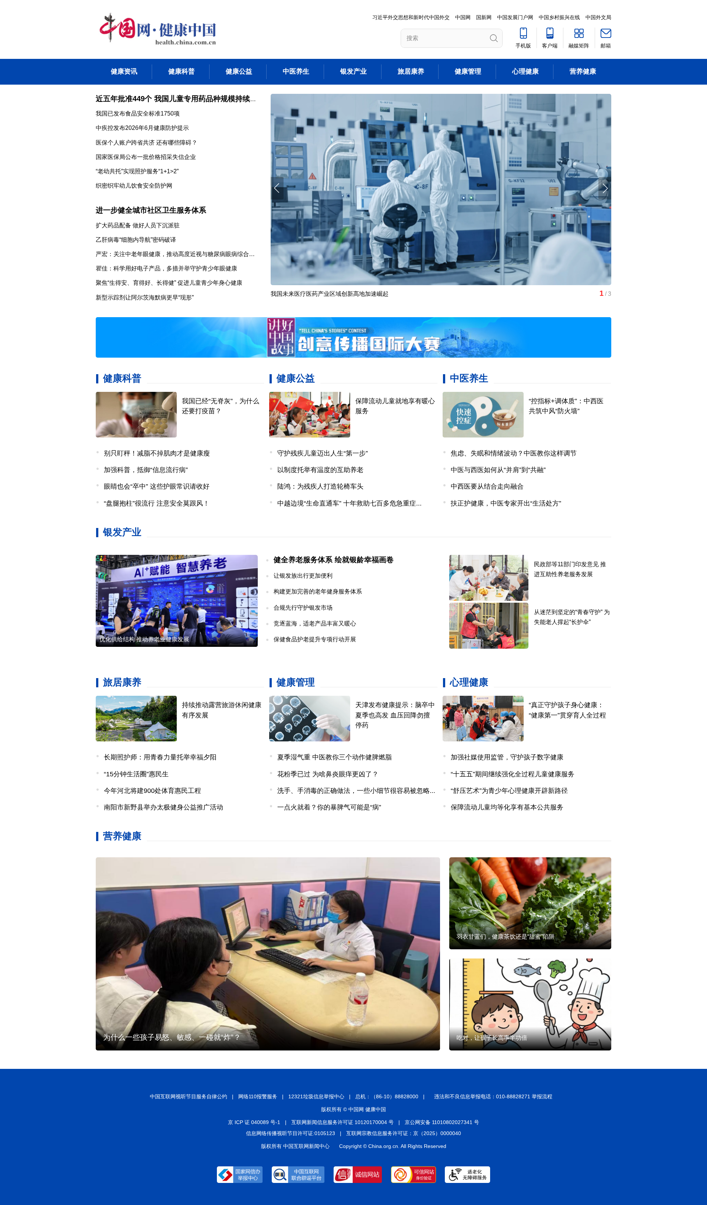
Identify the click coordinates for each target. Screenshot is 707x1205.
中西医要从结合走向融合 (487, 486)
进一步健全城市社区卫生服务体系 (151, 210)
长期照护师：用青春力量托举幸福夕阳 (160, 757)
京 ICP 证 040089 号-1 (254, 1122)
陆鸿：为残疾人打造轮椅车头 (320, 486)
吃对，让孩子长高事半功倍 (492, 1038)
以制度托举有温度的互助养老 (320, 470)
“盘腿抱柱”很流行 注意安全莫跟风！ (157, 503)
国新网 (484, 17)
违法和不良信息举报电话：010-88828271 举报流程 (493, 1096)
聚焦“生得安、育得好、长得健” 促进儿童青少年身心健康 (169, 283)
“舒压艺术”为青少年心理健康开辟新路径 (509, 790)
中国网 (463, 17)
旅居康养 (411, 71)
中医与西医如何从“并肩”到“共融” (498, 470)
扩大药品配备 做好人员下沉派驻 (138, 225)
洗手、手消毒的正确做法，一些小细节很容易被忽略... (356, 790)
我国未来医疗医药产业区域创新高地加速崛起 (329, 294)
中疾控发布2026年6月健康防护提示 (142, 128)
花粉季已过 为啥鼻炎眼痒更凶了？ (328, 774)
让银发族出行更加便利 (303, 576)
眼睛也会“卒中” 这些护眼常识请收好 (157, 486)
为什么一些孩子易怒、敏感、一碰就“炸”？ (172, 1037)
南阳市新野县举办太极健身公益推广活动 (163, 807)
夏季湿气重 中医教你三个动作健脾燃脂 (334, 757)
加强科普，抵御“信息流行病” (146, 470)
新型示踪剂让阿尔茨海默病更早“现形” (145, 297)
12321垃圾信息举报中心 (316, 1096)
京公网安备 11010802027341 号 (442, 1122)
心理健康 (525, 71)
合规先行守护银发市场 (303, 608)
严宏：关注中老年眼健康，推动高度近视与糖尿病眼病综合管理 (178, 254)
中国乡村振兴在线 (559, 17)
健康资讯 (124, 71)
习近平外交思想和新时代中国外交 (411, 17)
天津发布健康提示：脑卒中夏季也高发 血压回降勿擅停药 (395, 715)
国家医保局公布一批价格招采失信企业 (146, 157)
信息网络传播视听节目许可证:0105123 (290, 1133)
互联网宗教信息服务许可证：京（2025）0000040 (403, 1133)
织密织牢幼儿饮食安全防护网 (134, 185)
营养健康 (583, 71)
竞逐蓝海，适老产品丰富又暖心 (315, 623)
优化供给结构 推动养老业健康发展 (144, 639)
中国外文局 (598, 17)
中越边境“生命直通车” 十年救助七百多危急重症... (349, 503)
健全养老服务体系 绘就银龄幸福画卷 (334, 560)
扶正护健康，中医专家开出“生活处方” (506, 503)
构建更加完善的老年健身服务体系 (318, 591)
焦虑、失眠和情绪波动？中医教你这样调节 (514, 453)
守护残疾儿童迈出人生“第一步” (322, 453)
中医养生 (296, 71)
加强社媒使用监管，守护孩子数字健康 (507, 757)
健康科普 (181, 71)
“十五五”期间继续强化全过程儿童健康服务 (512, 774)
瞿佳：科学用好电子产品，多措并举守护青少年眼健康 (166, 268)
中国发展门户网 (515, 17)
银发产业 (353, 71)
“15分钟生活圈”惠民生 (136, 774)
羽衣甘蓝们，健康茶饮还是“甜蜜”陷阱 (506, 936)
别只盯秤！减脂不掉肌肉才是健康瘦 (157, 453)
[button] (604, 188)
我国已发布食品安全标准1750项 (138, 113)
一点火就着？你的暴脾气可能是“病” (329, 807)
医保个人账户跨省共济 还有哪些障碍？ (146, 142)
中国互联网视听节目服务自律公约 (188, 1096)
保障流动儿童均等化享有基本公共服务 (507, 807)
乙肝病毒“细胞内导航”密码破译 (136, 240)
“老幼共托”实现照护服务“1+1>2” (137, 171)
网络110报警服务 (257, 1096)
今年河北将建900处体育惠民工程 (152, 790)
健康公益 (239, 71)
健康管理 (468, 71)
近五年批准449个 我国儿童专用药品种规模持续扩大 (180, 99)
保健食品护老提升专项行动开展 (315, 639)
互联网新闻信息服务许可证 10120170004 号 (342, 1122)
